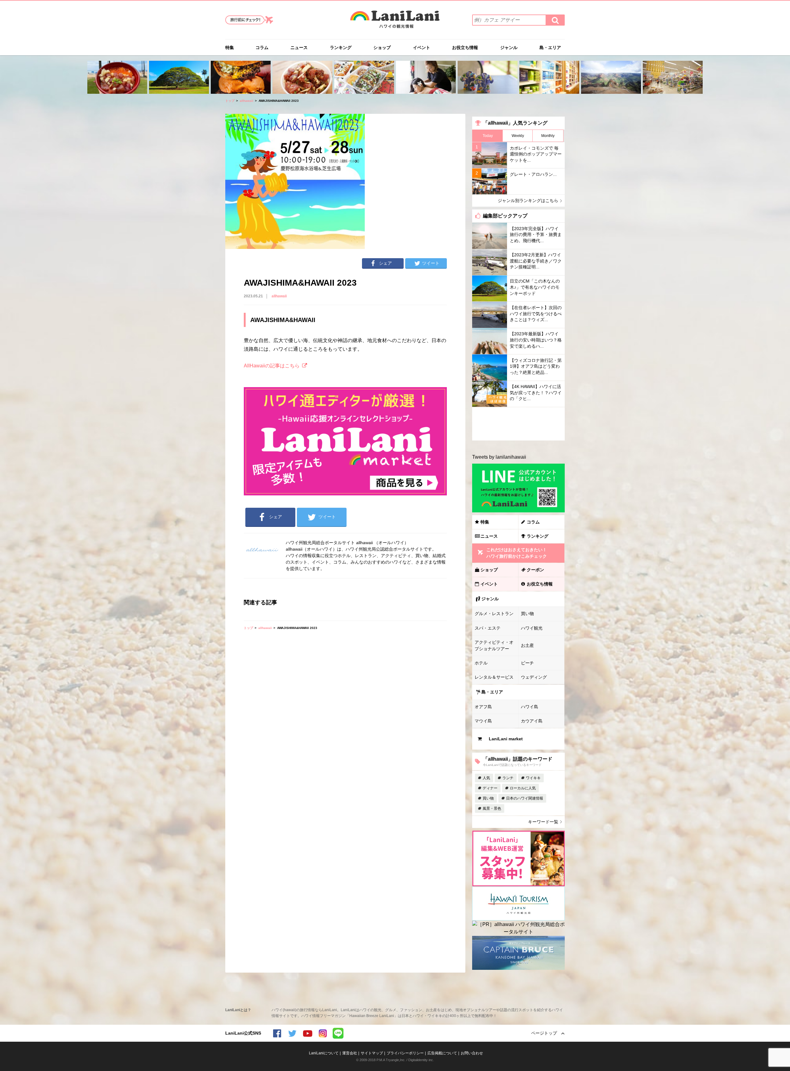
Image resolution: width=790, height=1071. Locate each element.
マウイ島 (483, 720)
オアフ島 (483, 706)
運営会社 (349, 1053)
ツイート (430, 263)
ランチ (508, 778)
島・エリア (550, 47)
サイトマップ (372, 1053)
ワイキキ (533, 778)
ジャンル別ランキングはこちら (528, 200)
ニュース (299, 47)
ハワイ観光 (532, 628)
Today (488, 136)
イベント (421, 47)
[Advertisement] (518, 423)
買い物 (527, 613)
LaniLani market (506, 738)
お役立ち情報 (465, 47)
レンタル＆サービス (494, 677)
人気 (486, 778)
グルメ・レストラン (494, 613)
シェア (385, 263)
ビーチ (527, 662)
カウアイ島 (532, 720)
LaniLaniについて (324, 1053)
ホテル (481, 662)
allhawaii (246, 100)
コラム (262, 47)
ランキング (340, 47)
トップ (230, 100)
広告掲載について (442, 1053)
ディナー (490, 788)
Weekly (518, 136)
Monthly (548, 136)
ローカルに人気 (523, 788)
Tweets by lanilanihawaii (499, 457)
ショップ (382, 47)
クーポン (535, 569)
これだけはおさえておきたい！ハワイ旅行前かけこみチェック (516, 553)
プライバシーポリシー (405, 1053)
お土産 (527, 645)
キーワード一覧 (543, 821)
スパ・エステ (488, 628)
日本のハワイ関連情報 (524, 798)
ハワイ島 (529, 706)
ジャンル (509, 47)
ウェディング (534, 677)
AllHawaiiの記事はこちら (272, 365)
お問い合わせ (472, 1053)
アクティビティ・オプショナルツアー (494, 645)
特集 (229, 47)
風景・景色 (492, 808)
